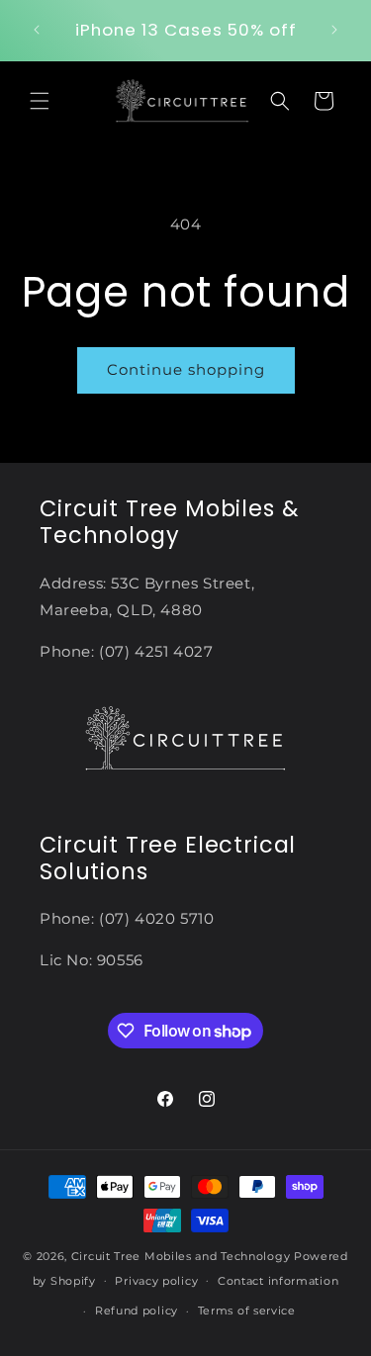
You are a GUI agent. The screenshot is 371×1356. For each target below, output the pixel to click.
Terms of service (247, 1310)
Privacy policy (156, 1281)
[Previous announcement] (36, 29)
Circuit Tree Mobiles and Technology (181, 1256)
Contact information (278, 1281)
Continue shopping (186, 369)
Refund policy (136, 1310)
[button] (39, 101)
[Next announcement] (334, 29)
